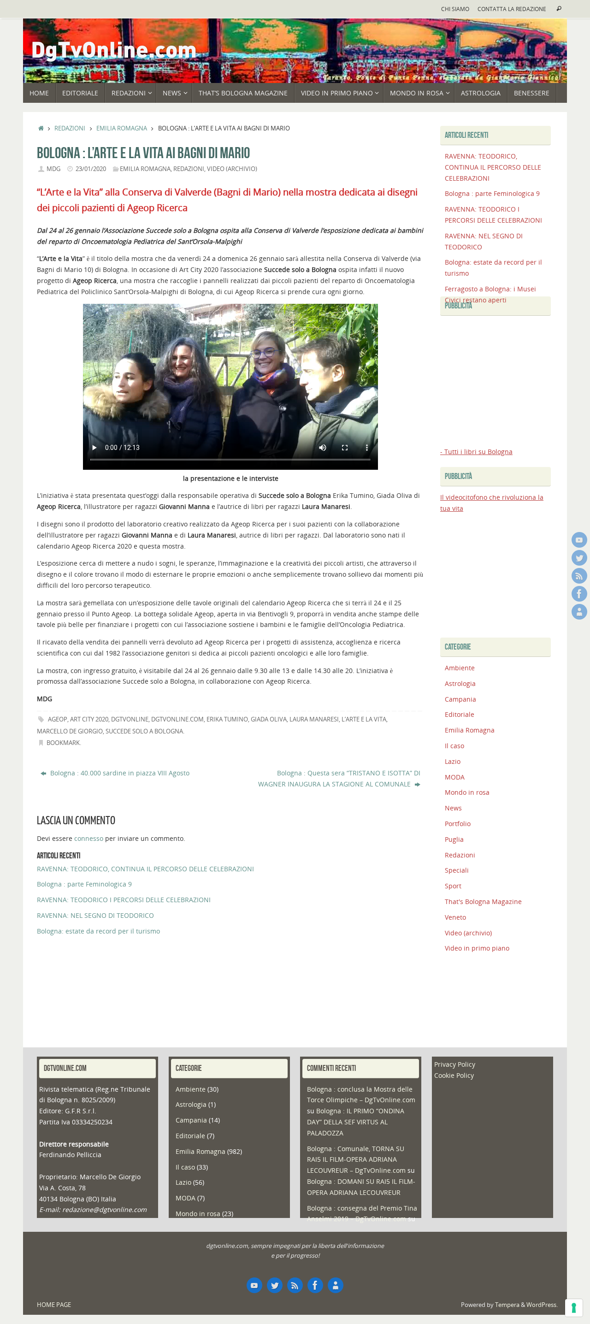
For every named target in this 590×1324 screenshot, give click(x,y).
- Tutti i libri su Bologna (476, 451)
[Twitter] (579, 558)
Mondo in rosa (467, 792)
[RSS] (579, 576)
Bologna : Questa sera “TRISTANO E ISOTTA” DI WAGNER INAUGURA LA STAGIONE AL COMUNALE (339, 778)
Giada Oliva (269, 719)
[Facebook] (579, 594)
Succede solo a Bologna (144, 731)
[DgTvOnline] (579, 540)
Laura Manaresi (314, 719)
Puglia (454, 839)
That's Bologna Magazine (483, 901)
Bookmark (63, 743)
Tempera (507, 1305)
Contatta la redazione (512, 8)
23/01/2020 (91, 169)
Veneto (455, 917)
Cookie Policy (454, 1075)
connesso (88, 838)
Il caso (454, 745)
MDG (53, 169)
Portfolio (458, 823)
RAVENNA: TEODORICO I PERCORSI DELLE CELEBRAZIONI (124, 899)
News (453, 808)
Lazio (452, 761)
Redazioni (69, 128)
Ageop (57, 719)
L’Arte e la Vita (364, 719)
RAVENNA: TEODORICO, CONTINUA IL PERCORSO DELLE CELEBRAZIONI (145, 868)
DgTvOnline (129, 719)
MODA (455, 777)
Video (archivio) (232, 169)
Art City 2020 (89, 719)
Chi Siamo (455, 8)
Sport (453, 885)
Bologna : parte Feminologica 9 (84, 884)
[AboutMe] (579, 612)
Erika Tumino (227, 719)
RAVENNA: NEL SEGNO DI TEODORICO (95, 915)
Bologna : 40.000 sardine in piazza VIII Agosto (118, 772)
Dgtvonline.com (177, 719)
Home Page (54, 1305)
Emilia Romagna (121, 128)
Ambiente (460, 667)
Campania (460, 699)
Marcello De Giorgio (70, 731)
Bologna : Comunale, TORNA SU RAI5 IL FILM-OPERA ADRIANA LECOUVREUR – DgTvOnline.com (356, 1159)
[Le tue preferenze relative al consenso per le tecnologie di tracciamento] (574, 1308)
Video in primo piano (477, 948)
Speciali (457, 870)
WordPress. (542, 1305)
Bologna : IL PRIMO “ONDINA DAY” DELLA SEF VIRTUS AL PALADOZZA (355, 1121)
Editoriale (459, 714)
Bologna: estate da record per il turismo (98, 931)
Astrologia (460, 683)
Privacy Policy (454, 1064)
